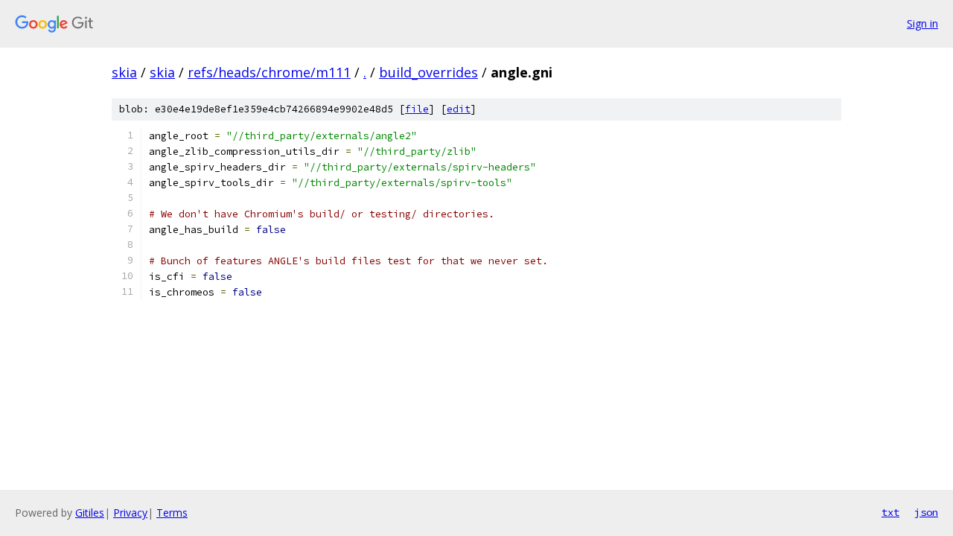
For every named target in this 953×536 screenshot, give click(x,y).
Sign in (922, 23)
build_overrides (428, 72)
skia (124, 72)
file (417, 109)
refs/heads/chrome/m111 (269, 72)
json (926, 512)
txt (890, 512)
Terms (172, 512)
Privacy (130, 512)
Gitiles (89, 512)
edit (459, 109)
